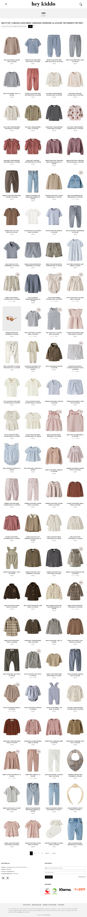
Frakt (24, 905)
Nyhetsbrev (61, 905)
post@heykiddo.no (10, 871)
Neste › (47, 853)
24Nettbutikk (46, 915)
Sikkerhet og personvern (49, 905)
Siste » (54, 853)
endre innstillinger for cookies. (22, 912)
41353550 (8, 869)
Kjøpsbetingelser (36, 905)
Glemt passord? (82, 876)
